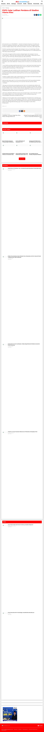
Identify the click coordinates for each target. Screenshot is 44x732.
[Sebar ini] (34, 15)
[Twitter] (22, 111)
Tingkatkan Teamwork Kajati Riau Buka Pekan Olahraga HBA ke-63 (11, 115)
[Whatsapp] (40, 15)
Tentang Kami (25, 729)
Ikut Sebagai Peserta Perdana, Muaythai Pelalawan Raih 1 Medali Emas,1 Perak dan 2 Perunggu (35, 154)
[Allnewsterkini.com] (22, 1)
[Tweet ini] (36, 15)
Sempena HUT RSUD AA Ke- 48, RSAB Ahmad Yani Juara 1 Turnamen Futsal (35, 141)
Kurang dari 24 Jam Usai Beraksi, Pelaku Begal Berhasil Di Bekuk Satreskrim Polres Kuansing (24, 344)
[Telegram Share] (38, 15)
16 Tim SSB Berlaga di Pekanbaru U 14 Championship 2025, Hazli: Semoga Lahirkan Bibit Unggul (21, 141)
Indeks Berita (3, 730)
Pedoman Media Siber (33, 729)
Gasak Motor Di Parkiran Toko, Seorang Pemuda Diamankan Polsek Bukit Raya (24, 168)
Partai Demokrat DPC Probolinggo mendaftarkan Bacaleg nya (21, 612)
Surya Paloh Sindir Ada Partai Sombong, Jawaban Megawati (20, 524)
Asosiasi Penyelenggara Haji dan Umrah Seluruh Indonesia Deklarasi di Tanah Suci (33, 116)
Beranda (15, 729)
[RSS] (24, 111)
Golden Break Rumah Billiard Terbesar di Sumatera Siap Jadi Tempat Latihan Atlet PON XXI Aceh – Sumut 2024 (8, 154)
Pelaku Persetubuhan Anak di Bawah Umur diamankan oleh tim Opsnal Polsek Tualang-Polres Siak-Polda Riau (24, 257)
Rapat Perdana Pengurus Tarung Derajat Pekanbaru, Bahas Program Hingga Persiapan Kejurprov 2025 (8, 141)
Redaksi (20, 729)
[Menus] (2, 1)
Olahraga (3, 15)
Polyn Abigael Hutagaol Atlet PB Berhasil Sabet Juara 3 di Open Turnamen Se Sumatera (22, 154)
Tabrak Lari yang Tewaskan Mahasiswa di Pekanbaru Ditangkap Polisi (22, 431)
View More (22, 158)
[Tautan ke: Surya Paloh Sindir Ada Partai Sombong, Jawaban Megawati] (5, 567)
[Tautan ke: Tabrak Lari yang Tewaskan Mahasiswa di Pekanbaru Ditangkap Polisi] (5, 474)
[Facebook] (20, 111)
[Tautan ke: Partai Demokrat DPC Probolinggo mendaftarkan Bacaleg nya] (5, 655)
